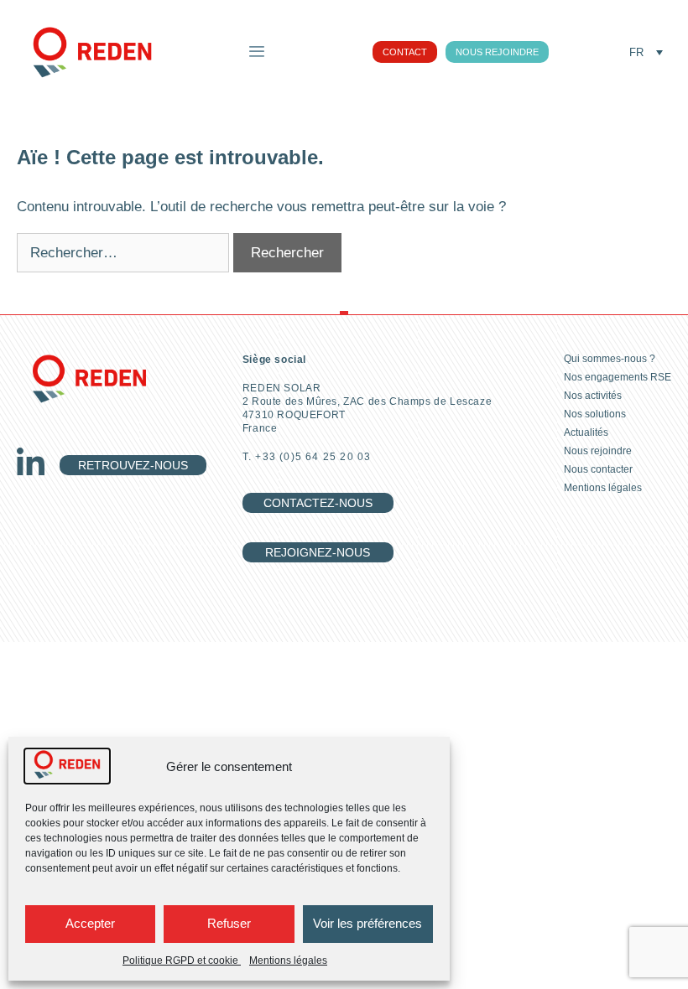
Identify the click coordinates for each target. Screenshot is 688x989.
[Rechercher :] (125, 253)
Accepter (90, 923)
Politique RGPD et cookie (181, 960)
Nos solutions (595, 414)
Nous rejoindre (598, 451)
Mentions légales (288, 960)
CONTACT (405, 52)
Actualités (586, 432)
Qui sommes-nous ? (609, 359)
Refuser (229, 923)
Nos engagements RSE (617, 377)
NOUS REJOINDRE (497, 52)
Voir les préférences (367, 923)
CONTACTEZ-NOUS (318, 503)
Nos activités (593, 395)
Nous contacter (598, 469)
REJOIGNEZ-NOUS (317, 552)
